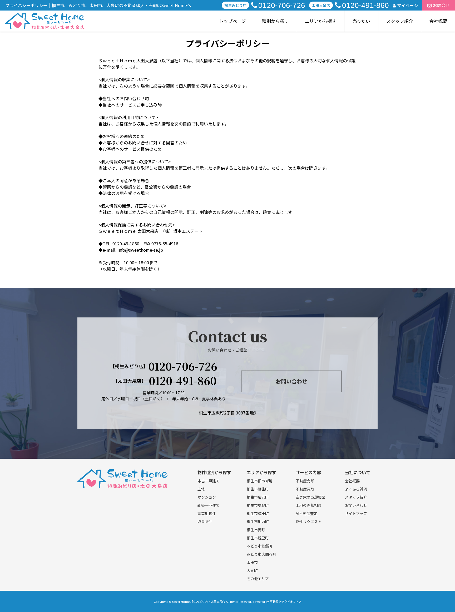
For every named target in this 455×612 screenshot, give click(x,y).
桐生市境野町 (258, 505)
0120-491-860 (365, 5)
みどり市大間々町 (261, 554)
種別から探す (275, 21)
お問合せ (441, 5)
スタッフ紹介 (399, 21)
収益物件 (204, 521)
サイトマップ (356, 513)
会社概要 (438, 21)
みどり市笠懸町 (260, 546)
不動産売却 (305, 480)
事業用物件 (206, 513)
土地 (201, 489)
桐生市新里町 (258, 537)
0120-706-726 (281, 5)
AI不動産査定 (307, 513)
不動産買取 (305, 489)
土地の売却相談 (309, 505)
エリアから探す (320, 21)
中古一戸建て (208, 480)
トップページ (232, 21)
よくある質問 (356, 489)
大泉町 (252, 570)
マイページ (407, 5)
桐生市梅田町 (258, 513)
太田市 (252, 562)
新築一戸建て (208, 505)
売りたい (361, 21)
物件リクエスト (309, 521)
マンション (206, 497)
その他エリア (258, 578)
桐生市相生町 (258, 489)
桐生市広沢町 (258, 497)
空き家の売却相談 (310, 497)
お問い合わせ (291, 381)
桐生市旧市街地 (260, 480)
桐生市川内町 (258, 521)
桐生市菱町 (256, 529)
